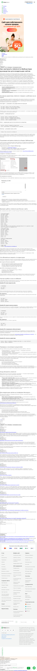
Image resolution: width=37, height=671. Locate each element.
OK (28, 668)
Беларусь (29, 604)
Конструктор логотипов (30, 566)
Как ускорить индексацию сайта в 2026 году (9, 452)
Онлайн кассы (4, 578)
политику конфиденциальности (20, 670)
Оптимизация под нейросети (17, 579)
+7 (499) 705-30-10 (28, 2)
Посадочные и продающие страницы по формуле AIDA (11, 467)
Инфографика (28, 573)
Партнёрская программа (30, 588)
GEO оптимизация (17, 590)
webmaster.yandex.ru (12, 147)
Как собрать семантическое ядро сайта (8, 432)
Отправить (2, 534)
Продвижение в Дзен (17, 600)
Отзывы (3, 564)
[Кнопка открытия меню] (34, 2)
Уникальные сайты (17, 555)
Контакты (3, 566)
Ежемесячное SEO (17, 572)
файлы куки (15, 667)
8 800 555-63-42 (5, 622)
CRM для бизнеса (28, 557)
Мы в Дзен (27, 599)
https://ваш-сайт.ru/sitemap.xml (10, 246)
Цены (3, 555)
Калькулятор (4, 557)
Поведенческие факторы (16, 593)
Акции (3, 604)
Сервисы (27, 553)
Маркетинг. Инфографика (28, 596)
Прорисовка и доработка (28, 581)
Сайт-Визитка (4, 582)
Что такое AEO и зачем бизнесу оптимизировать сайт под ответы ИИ (14, 541)
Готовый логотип (28, 578)
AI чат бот (27, 564)
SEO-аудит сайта (28, 571)
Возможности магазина (6, 573)
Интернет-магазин (5, 589)
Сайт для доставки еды (6, 597)
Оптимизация (16, 570)
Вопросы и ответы (5, 571)
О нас (3, 553)
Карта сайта (4, 636)
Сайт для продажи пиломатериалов (5, 595)
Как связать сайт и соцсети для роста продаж (9, 502)
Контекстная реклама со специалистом (18, 612)
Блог (26, 593)
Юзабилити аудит (17, 598)
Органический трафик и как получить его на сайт (10, 494)
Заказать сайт (29, 3)
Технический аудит (17, 596)
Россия (28, 611)
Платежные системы (6, 575)
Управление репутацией (18, 585)
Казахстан (29, 606)
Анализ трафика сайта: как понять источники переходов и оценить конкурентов (16, 540)
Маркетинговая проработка (16, 583)
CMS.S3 (3, 562)
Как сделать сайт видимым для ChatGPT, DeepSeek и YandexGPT (13, 518)
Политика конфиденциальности (8, 634)
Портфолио (4, 559)
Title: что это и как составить (6, 475)
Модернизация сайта (17, 563)
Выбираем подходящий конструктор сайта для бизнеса (11, 440)
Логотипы (27, 576)
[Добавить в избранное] (3, 419)
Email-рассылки (28, 562)
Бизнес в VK (15, 606)
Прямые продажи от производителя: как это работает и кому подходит (14, 538)
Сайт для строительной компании (6, 601)
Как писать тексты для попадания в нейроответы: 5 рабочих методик (14, 510)
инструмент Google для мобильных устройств (24, 334)
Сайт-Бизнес (4, 587)
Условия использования (7, 638)
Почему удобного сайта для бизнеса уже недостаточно (11, 539)
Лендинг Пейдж (5, 585)
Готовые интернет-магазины (17, 560)
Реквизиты (4, 637)
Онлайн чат (27, 559)
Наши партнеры (28, 586)
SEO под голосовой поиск (17, 576)
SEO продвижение (17, 566)
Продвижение (16, 568)
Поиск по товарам (17, 588)
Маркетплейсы (5, 608)
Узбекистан (29, 608)
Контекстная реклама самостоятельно (17, 616)
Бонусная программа (6, 606)
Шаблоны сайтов (16, 557)
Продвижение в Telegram (16, 604)
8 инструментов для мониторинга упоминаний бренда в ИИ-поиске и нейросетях (17, 536)
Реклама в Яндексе (29, 555)
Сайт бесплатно (28, 591)
